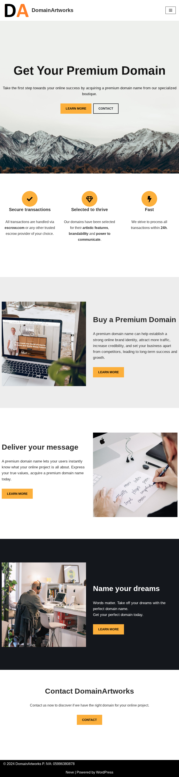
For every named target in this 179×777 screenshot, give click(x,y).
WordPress (104, 772)
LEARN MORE (76, 108)
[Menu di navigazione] (170, 10)
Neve (70, 772)
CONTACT (105, 108)
